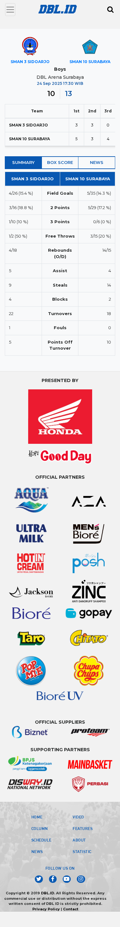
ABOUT (79, 839)
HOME (37, 816)
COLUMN (39, 828)
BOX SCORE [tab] (60, 162)
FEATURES (82, 828)
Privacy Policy (46, 909)
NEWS (37, 851)
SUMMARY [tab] (23, 162)
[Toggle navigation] (10, 9)
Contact (70, 909)
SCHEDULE (41, 839)
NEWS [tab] (96, 162)
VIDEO (78, 816)
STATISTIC (82, 851)
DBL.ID (47, 893)
